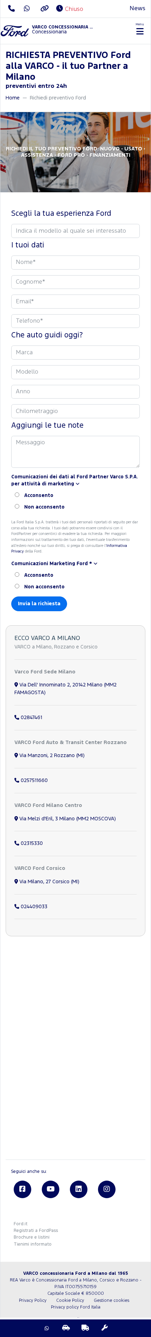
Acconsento (38, 495)
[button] (75, 480)
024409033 (33, 906)
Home (13, 98)
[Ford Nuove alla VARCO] (66, 1328)
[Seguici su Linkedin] (78, 1189)
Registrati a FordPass (36, 1231)
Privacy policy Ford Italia (75, 1307)
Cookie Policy (70, 1301)
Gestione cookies (111, 1301)
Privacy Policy (32, 1301)
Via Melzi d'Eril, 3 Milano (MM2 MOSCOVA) (67, 818)
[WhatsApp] (46, 1328)
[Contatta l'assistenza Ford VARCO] (104, 1328)
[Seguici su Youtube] (50, 1189)
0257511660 (33, 780)
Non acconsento (44, 507)
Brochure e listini (32, 1237)
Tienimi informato (33, 1244)
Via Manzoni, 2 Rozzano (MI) (51, 755)
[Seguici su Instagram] (107, 1189)
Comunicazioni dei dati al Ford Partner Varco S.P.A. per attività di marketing (74, 480)
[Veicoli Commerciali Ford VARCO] (85, 1328)
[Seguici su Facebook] (22, 1189)
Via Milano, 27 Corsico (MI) (48, 881)
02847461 (30, 717)
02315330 (31, 843)
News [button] (137, 8)
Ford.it (20, 1224)
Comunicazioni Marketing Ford (51, 564)
